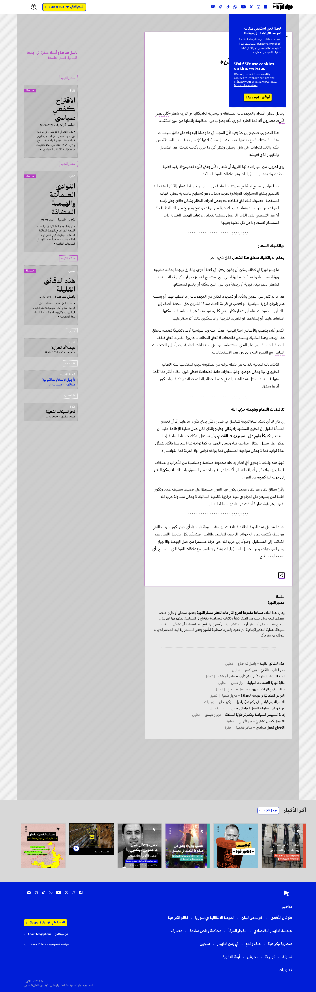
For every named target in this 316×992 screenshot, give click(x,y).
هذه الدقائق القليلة (272, 663)
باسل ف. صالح (272, 51)
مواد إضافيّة (270, 810)
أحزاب (72, 331)
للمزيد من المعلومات (262, 52)
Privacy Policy (37, 944)
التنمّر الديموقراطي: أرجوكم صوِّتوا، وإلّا (259, 702)
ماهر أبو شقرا (226, 676)
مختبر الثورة (68, 78)
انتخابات (70, 363)
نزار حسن (237, 682)
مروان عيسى (213, 714)
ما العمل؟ (70, 395)
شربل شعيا (229, 695)
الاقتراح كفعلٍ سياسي (270, 727)
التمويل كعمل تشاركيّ (270, 721)
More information (245, 85)
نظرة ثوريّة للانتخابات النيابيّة (266, 682)
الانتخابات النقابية (197, 345)
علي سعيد (229, 708)
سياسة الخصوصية (59, 944)
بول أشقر (251, 670)
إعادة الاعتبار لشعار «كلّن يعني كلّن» (261, 676)
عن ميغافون (61, 934)
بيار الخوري (245, 721)
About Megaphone (40, 934)
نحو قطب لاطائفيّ (272, 670)
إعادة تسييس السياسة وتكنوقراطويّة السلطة (254, 714)
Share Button (281, 575)
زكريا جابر (225, 702)
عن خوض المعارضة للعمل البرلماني (262, 708)
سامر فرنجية (244, 727)
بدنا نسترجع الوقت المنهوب (267, 689)
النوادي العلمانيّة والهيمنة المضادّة (262, 695)
